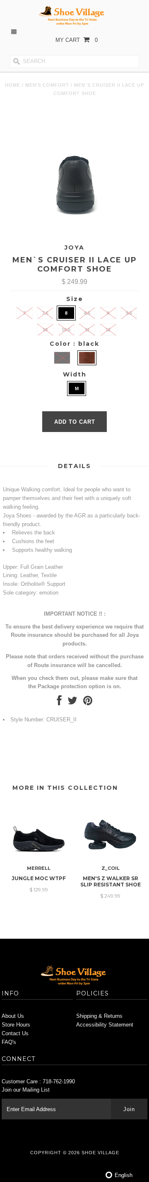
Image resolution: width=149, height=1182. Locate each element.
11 (87, 329)
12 (108, 329)
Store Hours (16, 1025)
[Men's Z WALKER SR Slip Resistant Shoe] (110, 857)
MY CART (76, 40)
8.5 (87, 313)
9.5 (129, 313)
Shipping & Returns (99, 1016)
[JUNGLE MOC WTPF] (38, 857)
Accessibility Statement (104, 1025)
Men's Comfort (47, 85)
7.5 (45, 313)
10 (45, 329)
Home (12, 85)
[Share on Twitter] (72, 702)
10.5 (66, 329)
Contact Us (15, 1033)
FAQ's (9, 1042)
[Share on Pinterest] (87, 702)
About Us (13, 1016)
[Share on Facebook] (59, 702)
